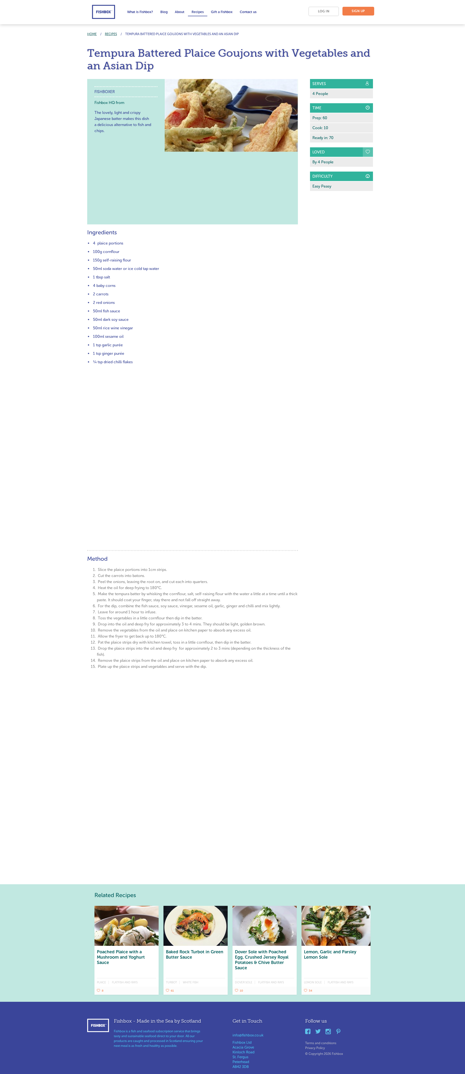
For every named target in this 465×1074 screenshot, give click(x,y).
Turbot (171, 982)
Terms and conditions (320, 1042)
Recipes (198, 12)
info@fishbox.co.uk (248, 1035)
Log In (323, 11)
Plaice (101, 982)
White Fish (190, 982)
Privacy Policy (315, 1047)
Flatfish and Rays (125, 982)
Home (92, 34)
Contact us (248, 12)
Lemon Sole (313, 982)
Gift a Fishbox (221, 12)
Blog (164, 12)
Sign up (358, 11)
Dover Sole (243, 982)
